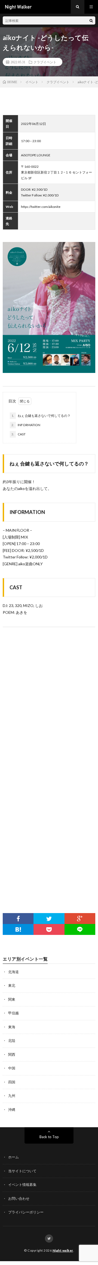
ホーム (13, 1157)
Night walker (63, 1250)
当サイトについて (22, 1171)
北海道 (13, 972)
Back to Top (49, 1137)
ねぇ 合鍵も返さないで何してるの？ (41, 416)
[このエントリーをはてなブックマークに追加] (18, 929)
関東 (11, 999)
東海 (11, 1027)
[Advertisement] (49, 848)
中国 (11, 1068)
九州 (11, 1095)
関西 (11, 1054)
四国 (11, 1082)
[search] (91, 20)
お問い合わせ (18, 1198)
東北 (11, 985)
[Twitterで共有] (48, 918)
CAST (18, 434)
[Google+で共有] (80, 918)
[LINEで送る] (80, 929)
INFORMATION (25, 425)
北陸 (11, 1040)
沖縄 (11, 1109)
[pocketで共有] (48, 929)
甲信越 (13, 1013)
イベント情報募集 (22, 1184)
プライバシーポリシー (26, 1212)
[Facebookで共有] (18, 918)
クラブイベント (44, 62)
